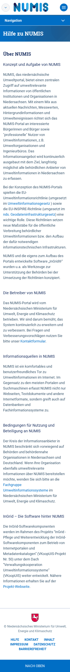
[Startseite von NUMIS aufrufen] (37, 7)
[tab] (35, 20)
